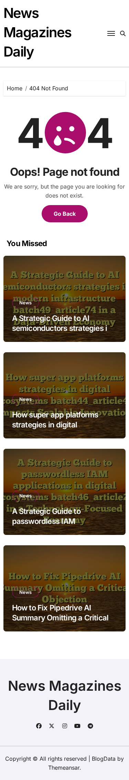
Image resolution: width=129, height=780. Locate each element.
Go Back (65, 213)
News (25, 302)
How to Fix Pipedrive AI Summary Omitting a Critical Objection (60, 617)
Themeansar (63, 767)
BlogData (104, 758)
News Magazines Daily (37, 32)
